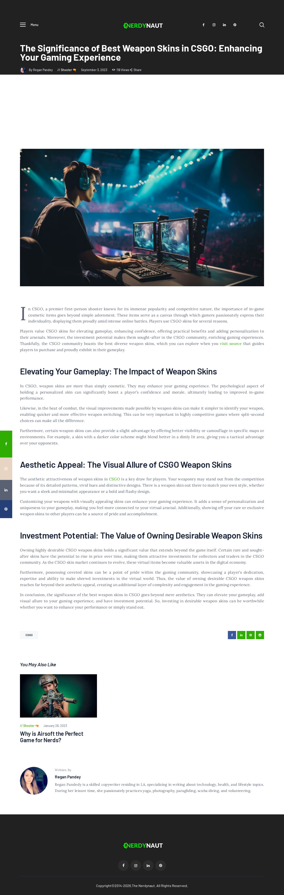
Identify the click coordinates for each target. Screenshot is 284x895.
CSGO (114, 479)
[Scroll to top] (277, 528)
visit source (231, 343)
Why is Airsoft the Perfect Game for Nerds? (51, 736)
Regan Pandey (68, 776)
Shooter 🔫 (68, 70)
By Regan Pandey (41, 70)
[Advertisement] (142, 115)
